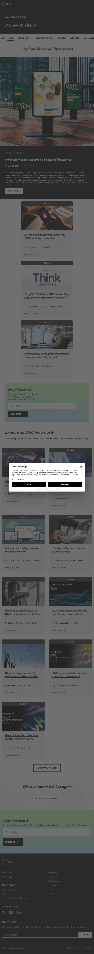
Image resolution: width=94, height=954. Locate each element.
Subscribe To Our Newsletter (70, 944)
